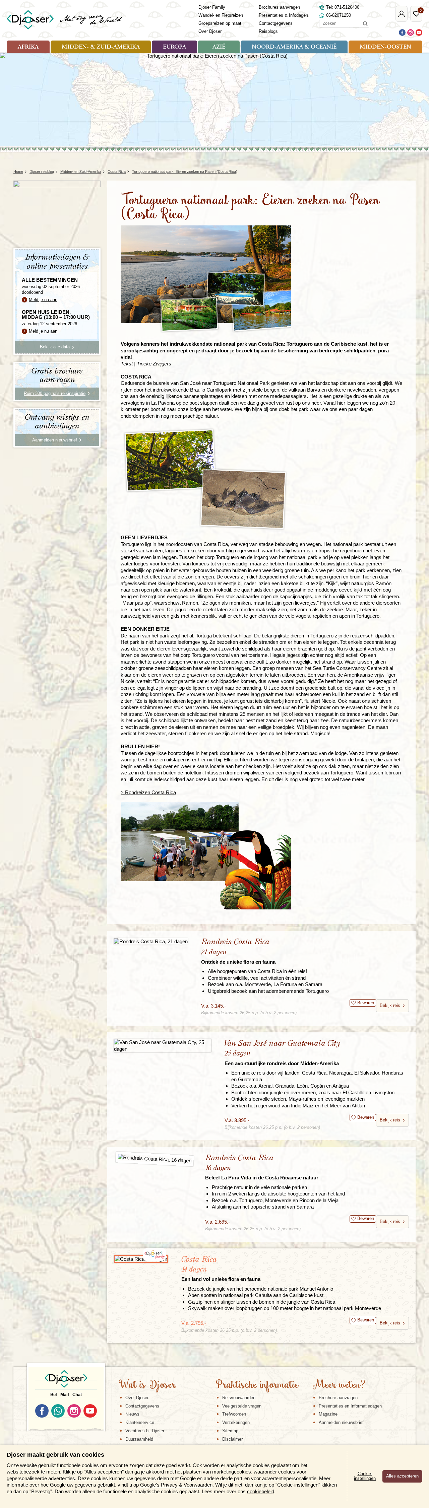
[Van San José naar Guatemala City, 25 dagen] (162, 1045)
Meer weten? (339, 1385)
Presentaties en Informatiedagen (350, 1406)
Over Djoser (210, 31)
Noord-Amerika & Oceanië (294, 47)
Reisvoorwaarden (238, 1397)
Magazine (328, 1414)
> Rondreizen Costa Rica (148, 792)
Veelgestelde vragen (241, 1406)
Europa (174, 47)
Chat (77, 1394)
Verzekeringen (236, 1422)
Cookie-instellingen (365, 1476)
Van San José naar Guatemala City (282, 1052)
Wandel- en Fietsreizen (220, 15)
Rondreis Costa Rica (238, 951)
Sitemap (230, 1430)
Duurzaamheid (139, 1439)
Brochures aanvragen (279, 7)
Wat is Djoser (147, 1385)
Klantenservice (139, 1422)
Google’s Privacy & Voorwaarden (176, 1485)
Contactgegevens (276, 23)
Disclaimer (232, 1439)
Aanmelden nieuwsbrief (341, 1422)
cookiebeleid (260, 1491)
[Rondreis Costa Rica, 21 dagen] (151, 941)
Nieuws (132, 1414)
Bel (53, 1394)
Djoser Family (211, 7)
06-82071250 (338, 15)
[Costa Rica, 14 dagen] (141, 1259)
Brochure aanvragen (338, 1397)
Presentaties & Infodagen (283, 15)
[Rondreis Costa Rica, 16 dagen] (155, 1159)
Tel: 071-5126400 (342, 7)
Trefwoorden (234, 1414)
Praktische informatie (257, 1385)
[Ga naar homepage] (65, 19)
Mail (64, 1394)
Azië (218, 47)
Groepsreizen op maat (219, 23)
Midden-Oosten (385, 47)
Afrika (28, 47)
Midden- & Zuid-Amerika (101, 47)
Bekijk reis (390, 1005)
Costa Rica (220, 1268)
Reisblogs (268, 31)
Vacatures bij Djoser (144, 1430)
